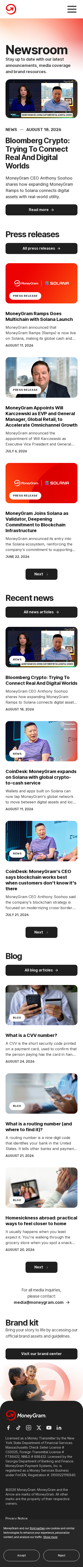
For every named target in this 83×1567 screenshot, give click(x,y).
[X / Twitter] (39, 1427)
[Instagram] (28, 1427)
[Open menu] (71, 9)
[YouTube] (49, 1427)
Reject (61, 1555)
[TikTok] (18, 1427)
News (11, 129)
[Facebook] (8, 1427)
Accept (21, 1555)
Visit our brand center (41, 1354)
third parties (37, 1528)
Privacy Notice (17, 1518)
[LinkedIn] (59, 1427)
